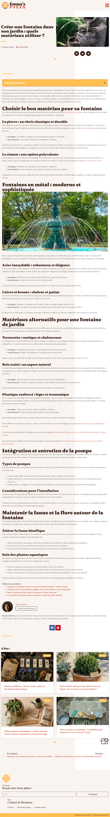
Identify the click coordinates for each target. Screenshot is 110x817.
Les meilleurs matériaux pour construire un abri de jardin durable (34, 595)
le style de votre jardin (74, 112)
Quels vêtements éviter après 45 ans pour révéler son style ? (32, 592)
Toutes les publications (26, 608)
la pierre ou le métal (94, 161)
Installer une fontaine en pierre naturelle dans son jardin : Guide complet (37, 587)
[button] (107, 5)
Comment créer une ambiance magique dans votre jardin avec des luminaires (39, 589)
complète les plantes (83, 128)
